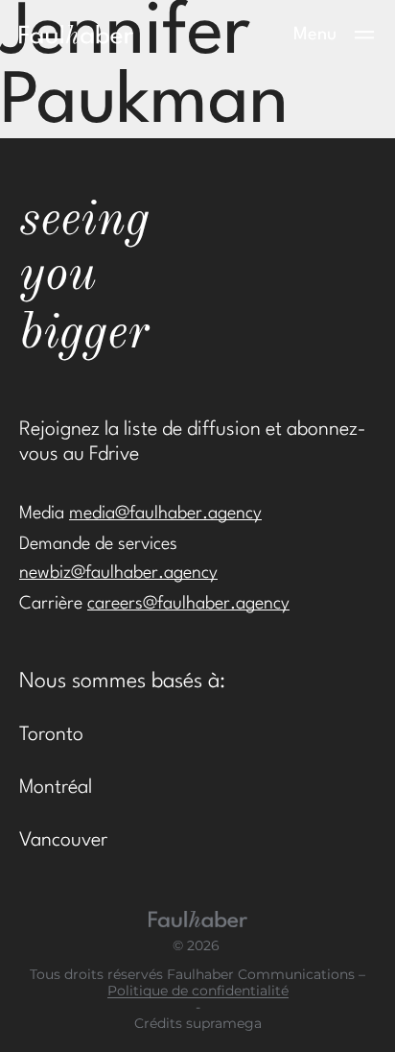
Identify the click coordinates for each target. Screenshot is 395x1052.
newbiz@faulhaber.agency (118, 573)
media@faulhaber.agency (165, 513)
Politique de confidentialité (198, 991)
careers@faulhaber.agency (188, 603)
